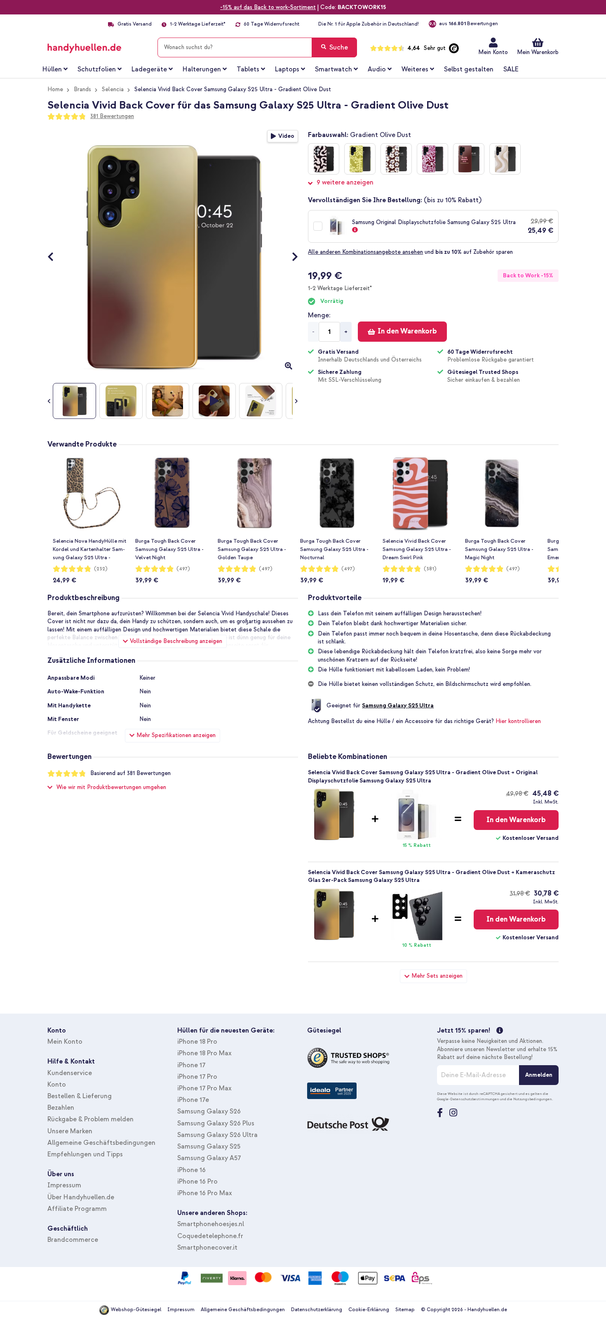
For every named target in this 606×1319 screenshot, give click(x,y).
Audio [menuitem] (377, 69)
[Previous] (54, 257)
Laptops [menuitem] (287, 69)
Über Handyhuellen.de (80, 1197)
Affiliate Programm (77, 1209)
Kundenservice (69, 1073)
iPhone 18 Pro (197, 1042)
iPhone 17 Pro (197, 1077)
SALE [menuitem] (511, 69)
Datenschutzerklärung (316, 1310)
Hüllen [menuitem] (52, 69)
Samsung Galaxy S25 (208, 1146)
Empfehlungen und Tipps (85, 1154)
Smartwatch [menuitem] (333, 69)
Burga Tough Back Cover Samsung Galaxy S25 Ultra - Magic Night (499, 549)
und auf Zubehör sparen (410, 251)
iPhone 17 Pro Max (204, 1088)
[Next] (291, 257)
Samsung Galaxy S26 (209, 1111)
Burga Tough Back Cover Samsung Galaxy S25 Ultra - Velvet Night (169, 549)
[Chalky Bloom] (360, 159)
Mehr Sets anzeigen (437, 975)
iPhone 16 (191, 1170)
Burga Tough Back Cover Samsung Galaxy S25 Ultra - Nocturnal (334, 549)
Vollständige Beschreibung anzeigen (176, 641)
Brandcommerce (72, 1240)
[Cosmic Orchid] (432, 159)
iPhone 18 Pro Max (204, 1053)
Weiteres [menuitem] (415, 69)
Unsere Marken (69, 1131)
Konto (56, 1084)
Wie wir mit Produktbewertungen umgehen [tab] (111, 787)
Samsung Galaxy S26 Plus (215, 1123)
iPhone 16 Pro (197, 1181)
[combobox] (257, 47)
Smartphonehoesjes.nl (210, 1224)
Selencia (113, 89)
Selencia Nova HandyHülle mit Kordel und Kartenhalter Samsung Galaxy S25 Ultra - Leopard (89, 550)
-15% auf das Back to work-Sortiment (268, 7)
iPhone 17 (191, 1065)
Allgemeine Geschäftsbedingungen (101, 1143)
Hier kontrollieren (518, 721)
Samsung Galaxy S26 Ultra (217, 1135)
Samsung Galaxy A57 (209, 1158)
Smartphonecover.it (207, 1247)
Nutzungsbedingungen (532, 1099)
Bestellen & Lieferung (79, 1096)
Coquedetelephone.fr (210, 1236)
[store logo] (96, 46)
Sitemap (405, 1310)
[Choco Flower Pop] (396, 159)
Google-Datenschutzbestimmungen (468, 1099)
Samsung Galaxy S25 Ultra (398, 705)
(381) (430, 569)
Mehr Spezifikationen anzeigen (176, 735)
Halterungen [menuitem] (202, 69)
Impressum (64, 1185)
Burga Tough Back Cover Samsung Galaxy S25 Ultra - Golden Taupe (252, 549)
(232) (101, 569)
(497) (183, 569)
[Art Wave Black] (324, 159)
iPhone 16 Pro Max (204, 1193)
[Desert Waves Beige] (505, 159)
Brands (82, 89)
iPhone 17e (193, 1100)
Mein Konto (493, 52)
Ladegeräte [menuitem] (149, 69)
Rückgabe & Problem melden (90, 1119)
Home (55, 89)
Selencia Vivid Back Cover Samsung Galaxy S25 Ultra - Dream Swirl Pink (417, 549)
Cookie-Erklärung (368, 1310)
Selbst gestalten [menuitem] (468, 69)
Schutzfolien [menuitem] (97, 69)
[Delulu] (469, 159)
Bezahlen (60, 1108)
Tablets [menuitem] (248, 69)
